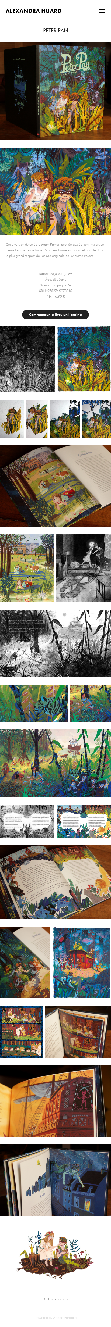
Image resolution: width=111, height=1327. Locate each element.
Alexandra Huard (33, 11)
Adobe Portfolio (65, 1317)
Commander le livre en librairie (55, 314)
